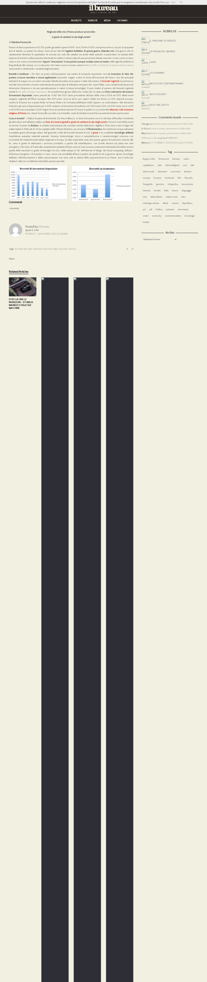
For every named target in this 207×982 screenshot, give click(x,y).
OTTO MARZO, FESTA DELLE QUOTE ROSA (171, 143)
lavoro (175, 190)
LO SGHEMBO (157, 72)
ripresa (72, 249)
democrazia (148, 171)
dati (25, 249)
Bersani (176, 159)
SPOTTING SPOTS (159, 105)
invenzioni (47, 249)
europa (146, 178)
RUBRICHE (93, 20)
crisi (185, 165)
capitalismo (148, 165)
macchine (63, 249)
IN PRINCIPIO (172, 138)
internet (146, 190)
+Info (173, 2)
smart (145, 216)
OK (181, 2)
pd (144, 209)
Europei (157, 178)
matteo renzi (172, 197)
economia (175, 171)
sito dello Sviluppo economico (32, 92)
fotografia (148, 184)
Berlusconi (164, 159)
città (160, 165)
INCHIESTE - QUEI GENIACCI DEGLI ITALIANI (46, 234)
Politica (159, 209)
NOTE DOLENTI (158, 94)
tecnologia (190, 216)
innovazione (187, 184)
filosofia (189, 178)
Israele (157, 190)
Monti (165, 203)
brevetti (18, 249)
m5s (145, 197)
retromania (183, 209)
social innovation (173, 216)
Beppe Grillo (149, 159)
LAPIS (153, 62)
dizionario (162, 171)
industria (37, 249)
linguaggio (186, 190)
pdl (150, 209)
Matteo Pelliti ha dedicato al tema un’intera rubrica (108, 65)
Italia (55, 249)
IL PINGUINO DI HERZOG (163, 40)
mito (183, 197)
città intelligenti (172, 165)
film (179, 178)
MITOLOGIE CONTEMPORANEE (166, 83)
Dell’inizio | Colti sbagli (152, 138)
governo (160, 184)
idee (30, 249)
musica (175, 203)
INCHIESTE (76, 20)
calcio (186, 159)
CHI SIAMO (122, 20)
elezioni (187, 171)
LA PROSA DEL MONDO (162, 51)
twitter (146, 222)
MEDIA (107, 20)
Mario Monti (156, 197)
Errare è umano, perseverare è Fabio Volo (173, 124)
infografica (173, 184)
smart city (156, 216)
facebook (169, 178)
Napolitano (187, 203)
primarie (170, 209)
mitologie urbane (151, 203)
